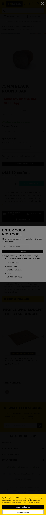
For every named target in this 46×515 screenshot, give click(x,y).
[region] (23, 504)
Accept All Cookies (23, 507)
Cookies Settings (23, 512)
